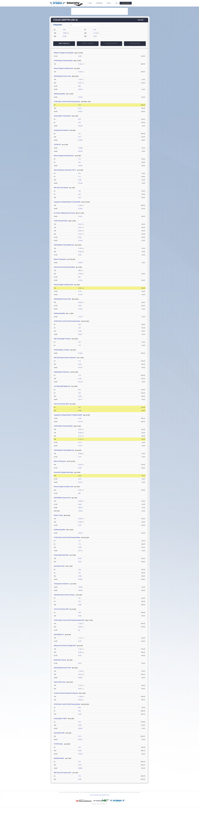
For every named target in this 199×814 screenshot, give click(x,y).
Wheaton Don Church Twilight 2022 (65, 645)
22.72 (79, 108)
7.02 (79, 191)
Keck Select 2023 (59, 566)
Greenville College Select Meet (63, 472)
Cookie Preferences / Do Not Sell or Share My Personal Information (124, 792)
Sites (87, 792)
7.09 (79, 122)
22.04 (79, 230)
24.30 (79, 714)
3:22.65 (80, 126)
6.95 (79, 389)
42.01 (79, 479)
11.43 (79, 649)
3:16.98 (80, 353)
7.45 (79, 722)
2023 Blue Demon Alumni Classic (64, 595)
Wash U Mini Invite (60, 682)
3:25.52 (80, 89)
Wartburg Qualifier (59, 94)
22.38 (79, 331)
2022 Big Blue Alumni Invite (62, 667)
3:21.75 (80, 550)
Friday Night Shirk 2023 (61, 555)
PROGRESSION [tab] (135, 43)
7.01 (79, 598)
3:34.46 (80, 165)
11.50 (79, 696)
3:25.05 (80, 579)
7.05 (79, 162)
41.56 (79, 418)
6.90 (79, 707)
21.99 (79, 273)
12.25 (79, 71)
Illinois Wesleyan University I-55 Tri (65, 170)
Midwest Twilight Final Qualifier (64, 53)
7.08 (79, 569)
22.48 (79, 396)
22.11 (79, 137)
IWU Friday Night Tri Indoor (62, 339)
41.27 (79, 442)
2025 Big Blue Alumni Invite (62, 76)
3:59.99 (80, 768)
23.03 (79, 616)
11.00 (79, 79)
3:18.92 (80, 262)
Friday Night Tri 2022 (60, 718)
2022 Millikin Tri (59, 634)
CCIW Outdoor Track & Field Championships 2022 (69, 620)
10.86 (64, 33)
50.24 (95, 36)
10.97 (79, 224)
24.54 (79, 750)
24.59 (79, 725)
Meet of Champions (60, 259)
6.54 (64, 29)
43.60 (79, 504)
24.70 (79, 765)
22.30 (79, 251)
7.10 (79, 159)
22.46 (79, 522)
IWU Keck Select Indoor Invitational (65, 357)
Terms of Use (82, 792)
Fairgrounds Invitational (61, 130)
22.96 (79, 652)
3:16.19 (80, 421)
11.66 (79, 64)
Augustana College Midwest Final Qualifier (67, 202)
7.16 (79, 544)
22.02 (79, 302)
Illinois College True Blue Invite (63, 68)
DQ (79, 630)
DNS (79, 86)
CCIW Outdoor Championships (63, 60)
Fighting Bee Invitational (61, 372)
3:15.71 (80, 445)
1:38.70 (80, 754)
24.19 (79, 674)
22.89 (79, 604)
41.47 (79, 457)
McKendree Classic (60, 660)
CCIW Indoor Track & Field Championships (67, 101)
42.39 (79, 56)
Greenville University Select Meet (64, 267)
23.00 (79, 627)
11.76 (79, 671)
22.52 (79, 490)
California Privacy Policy (72, 792)
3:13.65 (80, 208)
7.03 (79, 324)
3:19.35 (80, 240)
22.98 (79, 547)
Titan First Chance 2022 (61, 609)
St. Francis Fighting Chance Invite (64, 213)
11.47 (79, 685)
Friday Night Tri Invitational (62, 116)
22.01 (79, 83)
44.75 (79, 663)
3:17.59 (80, 294)
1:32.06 (80, 587)
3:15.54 (80, 280)
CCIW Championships (60, 221)
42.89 (79, 468)
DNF (79, 277)
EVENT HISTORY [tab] (87, 43)
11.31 (79, 638)
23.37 (79, 688)
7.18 (79, 375)
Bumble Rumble (59, 758)
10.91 (79, 227)
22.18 (79, 464)
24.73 (79, 736)
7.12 (79, 176)
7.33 (79, 776)
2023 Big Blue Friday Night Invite (64, 450)
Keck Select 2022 (59, 733)
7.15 (79, 345)
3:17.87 (80, 316)
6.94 (95, 29)
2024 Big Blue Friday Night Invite (64, 245)
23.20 (79, 558)
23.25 (79, 700)
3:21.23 (80, 382)
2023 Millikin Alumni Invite (62, 497)
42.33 (79, 237)
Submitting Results (94, 792)
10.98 (79, 453)
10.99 (79, 518)
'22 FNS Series (58, 744)
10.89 (79, 432)
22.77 (79, 197)
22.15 (79, 436)
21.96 (79, 205)
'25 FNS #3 (57, 144)
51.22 (79, 378)
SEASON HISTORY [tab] (111, 43)
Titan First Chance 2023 (61, 404)
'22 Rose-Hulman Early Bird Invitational (66, 693)
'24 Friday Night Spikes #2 (62, 386)
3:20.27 (80, 334)
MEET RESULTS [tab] (64, 43)
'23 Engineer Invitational (61, 583)
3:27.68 (80, 183)
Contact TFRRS (103, 792)
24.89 (79, 779)
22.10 (79, 234)
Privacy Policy (62, 792)
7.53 (79, 761)
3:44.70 (80, 739)
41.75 (79, 291)
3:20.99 (80, 533)
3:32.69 (80, 590)
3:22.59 (80, 151)
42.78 (79, 525)
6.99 (79, 119)
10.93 (79, 429)
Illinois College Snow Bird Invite (64, 155)
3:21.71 (80, 399)
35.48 (64, 36)
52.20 (79, 561)
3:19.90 (80, 309)
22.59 (79, 364)
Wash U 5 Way (58, 515)
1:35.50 (80, 511)
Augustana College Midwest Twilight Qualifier (68, 415)
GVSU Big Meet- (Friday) (61, 350)
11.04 (79, 248)
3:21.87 (80, 367)
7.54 (79, 747)
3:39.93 (80, 677)
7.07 (79, 133)
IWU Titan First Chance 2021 (63, 772)
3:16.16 (80, 482)
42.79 (79, 641)
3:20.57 (80, 111)
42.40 (79, 255)
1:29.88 (80, 148)
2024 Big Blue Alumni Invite (62, 299)
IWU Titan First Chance (61, 187)
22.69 (79, 180)
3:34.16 (80, 507)
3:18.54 (80, 140)
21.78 (95, 33)
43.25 (79, 655)
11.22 (79, 623)
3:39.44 (80, 728)
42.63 (79, 305)
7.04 (79, 342)
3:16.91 (80, 216)
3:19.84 (80, 97)
